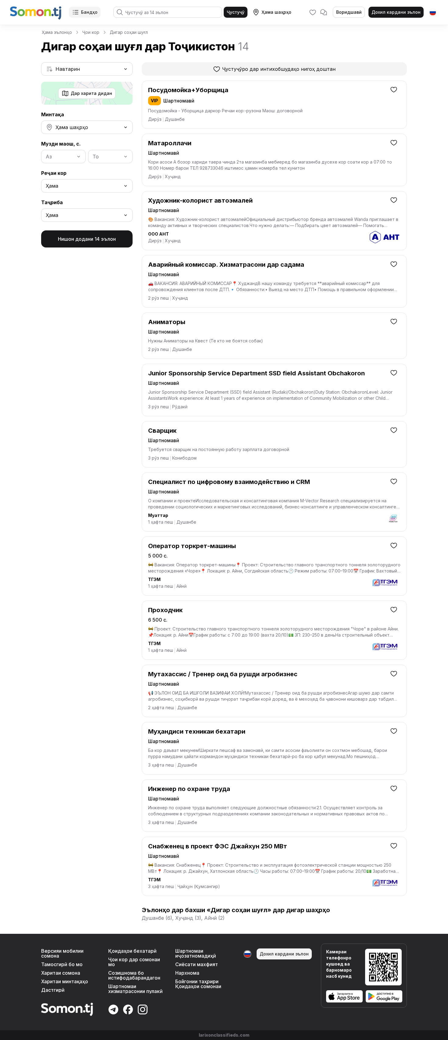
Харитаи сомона (60, 972)
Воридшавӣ (348, 12)
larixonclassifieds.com (224, 1035)
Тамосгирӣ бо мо (62, 964)
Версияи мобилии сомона (62, 953)
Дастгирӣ (53, 990)
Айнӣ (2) (214, 918)
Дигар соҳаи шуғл (129, 32)
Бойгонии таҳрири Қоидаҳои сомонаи (198, 984)
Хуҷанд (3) (188, 918)
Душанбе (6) (157, 918)
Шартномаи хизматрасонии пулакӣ (135, 989)
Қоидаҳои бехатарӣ (132, 950)
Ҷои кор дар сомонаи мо (134, 962)
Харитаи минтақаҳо (64, 981)
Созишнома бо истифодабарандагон (134, 975)
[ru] (432, 12)
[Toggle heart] (393, 89)
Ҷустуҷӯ (235, 12)
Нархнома (187, 972)
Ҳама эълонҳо (57, 32)
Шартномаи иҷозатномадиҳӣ (195, 953)
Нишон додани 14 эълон (87, 239)
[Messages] (323, 12)
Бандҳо (89, 12)
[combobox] (87, 69)
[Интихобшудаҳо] (312, 12)
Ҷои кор (90, 32)
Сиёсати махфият (196, 964)
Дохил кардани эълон (396, 12)
